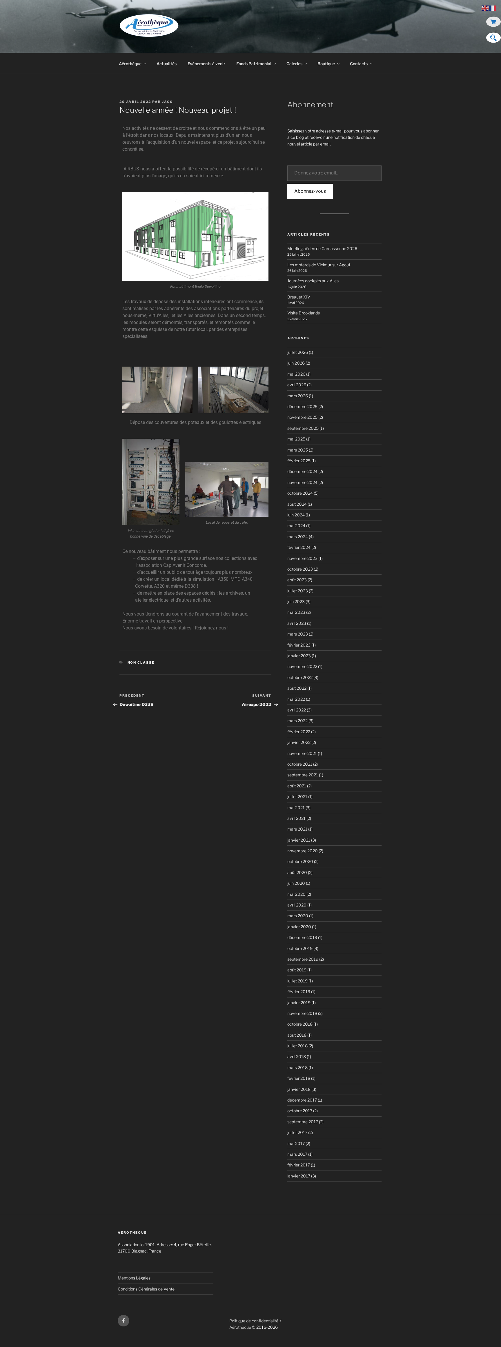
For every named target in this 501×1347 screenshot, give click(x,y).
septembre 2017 (302, 1121)
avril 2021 (296, 818)
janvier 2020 (299, 926)
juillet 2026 (297, 352)
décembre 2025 (302, 406)
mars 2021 (297, 829)
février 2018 (298, 1078)
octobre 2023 (300, 569)
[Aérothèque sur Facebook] (123, 1320)
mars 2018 (297, 1067)
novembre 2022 (302, 666)
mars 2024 (297, 536)
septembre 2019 (302, 959)
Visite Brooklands (303, 312)
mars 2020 (297, 915)
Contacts (359, 63)
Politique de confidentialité (253, 1320)
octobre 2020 (300, 861)
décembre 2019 (302, 937)
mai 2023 (296, 612)
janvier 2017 (298, 1175)
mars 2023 (297, 633)
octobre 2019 (300, 948)
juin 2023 (296, 601)
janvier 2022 (299, 742)
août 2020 (297, 872)
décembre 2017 (302, 1099)
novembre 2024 (302, 482)
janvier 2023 (299, 655)
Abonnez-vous (310, 191)
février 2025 (299, 460)
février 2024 (299, 547)
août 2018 (296, 1035)
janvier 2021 (298, 840)
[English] (485, 7)
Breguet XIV (298, 296)
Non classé (141, 662)
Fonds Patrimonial (253, 63)
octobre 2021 (299, 764)
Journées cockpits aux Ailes (313, 280)
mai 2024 (296, 525)
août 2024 (297, 504)
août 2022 (296, 688)
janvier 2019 (299, 1002)
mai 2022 (296, 699)
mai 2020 (296, 894)
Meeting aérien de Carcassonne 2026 (322, 248)
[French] (493, 7)
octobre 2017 (299, 1110)
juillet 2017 (297, 1132)
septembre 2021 (302, 774)
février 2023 (299, 644)
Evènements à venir (206, 63)
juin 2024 (296, 514)
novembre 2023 (302, 558)
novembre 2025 (302, 417)
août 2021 (296, 785)
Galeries (294, 63)
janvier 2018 (299, 1089)
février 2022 (298, 731)
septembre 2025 (303, 428)
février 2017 (298, 1164)
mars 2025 (297, 449)
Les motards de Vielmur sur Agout (318, 264)
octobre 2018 (300, 1024)
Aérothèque (130, 63)
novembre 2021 (302, 753)
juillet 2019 (297, 980)
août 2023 (297, 579)
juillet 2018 (297, 1045)
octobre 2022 (300, 677)
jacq (167, 102)
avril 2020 (296, 904)
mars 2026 (297, 395)
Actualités (167, 63)
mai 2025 (296, 438)
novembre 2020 (302, 850)
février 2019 (298, 991)
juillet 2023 (297, 590)
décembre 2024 (302, 471)
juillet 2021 (297, 796)
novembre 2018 (302, 1013)
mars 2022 (297, 720)
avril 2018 (296, 1056)
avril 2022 (296, 709)
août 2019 (296, 969)
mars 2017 (297, 1154)
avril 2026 (296, 384)
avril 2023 (296, 623)
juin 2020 (296, 883)
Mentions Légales (134, 1277)
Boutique (326, 63)
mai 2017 (296, 1143)
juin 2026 (296, 363)
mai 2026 (296, 374)
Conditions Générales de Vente (146, 1288)
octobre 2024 (300, 493)
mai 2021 (296, 807)
